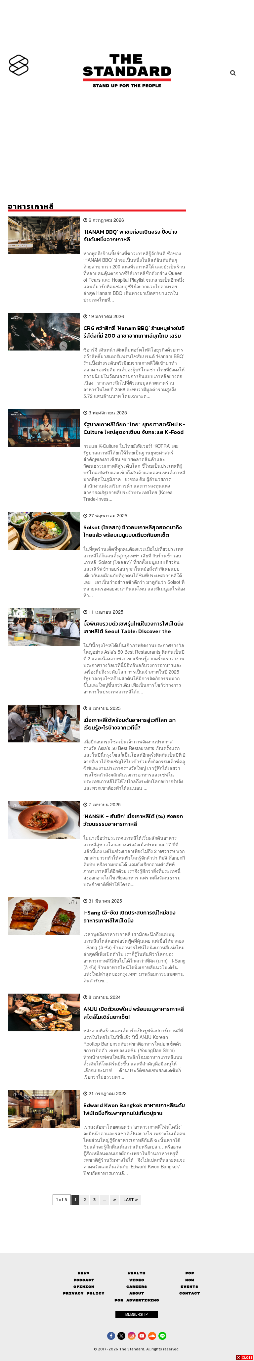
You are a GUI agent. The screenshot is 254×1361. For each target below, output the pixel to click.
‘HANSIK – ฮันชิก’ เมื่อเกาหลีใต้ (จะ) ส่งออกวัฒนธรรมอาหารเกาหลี (133, 820)
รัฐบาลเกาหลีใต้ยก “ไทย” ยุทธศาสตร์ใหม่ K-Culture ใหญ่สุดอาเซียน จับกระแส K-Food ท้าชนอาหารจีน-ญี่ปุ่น (134, 428)
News (84, 1273)
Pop (189, 1273)
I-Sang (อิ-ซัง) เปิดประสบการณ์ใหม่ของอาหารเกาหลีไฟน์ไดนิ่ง (129, 916)
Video (136, 1280)
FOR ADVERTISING (136, 1300)
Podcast (83, 1280)
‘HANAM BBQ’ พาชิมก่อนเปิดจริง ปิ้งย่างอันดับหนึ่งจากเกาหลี (130, 235)
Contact (189, 1293)
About (136, 1293)
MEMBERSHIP (136, 1314)
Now (189, 1280)
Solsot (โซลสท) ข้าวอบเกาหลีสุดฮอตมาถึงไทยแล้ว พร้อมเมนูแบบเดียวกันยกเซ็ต (132, 531)
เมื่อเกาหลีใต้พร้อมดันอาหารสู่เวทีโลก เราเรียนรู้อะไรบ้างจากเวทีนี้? (129, 723)
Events (189, 1287)
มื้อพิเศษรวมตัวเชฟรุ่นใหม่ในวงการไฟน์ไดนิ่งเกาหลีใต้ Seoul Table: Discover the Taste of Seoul (133, 627)
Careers (136, 1287)
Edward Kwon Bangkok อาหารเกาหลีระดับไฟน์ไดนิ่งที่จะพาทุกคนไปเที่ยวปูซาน (134, 1109)
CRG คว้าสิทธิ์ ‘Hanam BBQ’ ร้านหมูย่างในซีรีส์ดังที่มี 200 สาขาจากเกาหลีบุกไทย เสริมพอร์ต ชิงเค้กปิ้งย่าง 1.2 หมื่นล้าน (134, 331)
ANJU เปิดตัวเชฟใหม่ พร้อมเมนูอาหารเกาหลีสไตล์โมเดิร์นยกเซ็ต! (133, 1012)
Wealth (137, 1273)
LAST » (130, 1199)
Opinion (83, 1287)
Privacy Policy (84, 1293)
